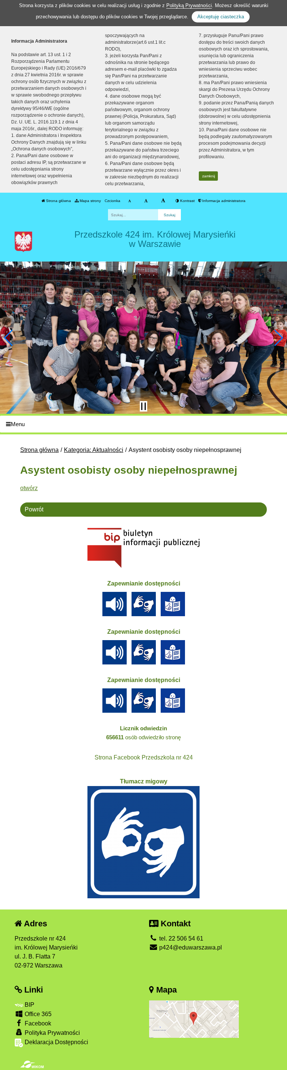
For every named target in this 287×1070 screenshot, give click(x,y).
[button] (9, 338)
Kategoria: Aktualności (93, 450)
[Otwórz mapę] (194, 1019)
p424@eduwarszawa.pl (190, 947)
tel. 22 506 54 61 (180, 938)
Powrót (34, 509)
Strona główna (58, 201)
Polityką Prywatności (189, 5)
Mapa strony (89, 201)
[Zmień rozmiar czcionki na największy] (163, 201)
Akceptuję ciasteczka (220, 16)
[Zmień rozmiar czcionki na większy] (146, 201)
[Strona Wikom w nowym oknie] (32, 1064)
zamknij (208, 176)
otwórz (29, 488)
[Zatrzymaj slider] (143, 406)
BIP (28, 1005)
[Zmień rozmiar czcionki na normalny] (129, 201)
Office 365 (37, 1014)
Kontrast (187, 201)
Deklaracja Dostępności (55, 1042)
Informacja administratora (223, 201)
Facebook (37, 1023)
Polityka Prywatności (51, 1033)
